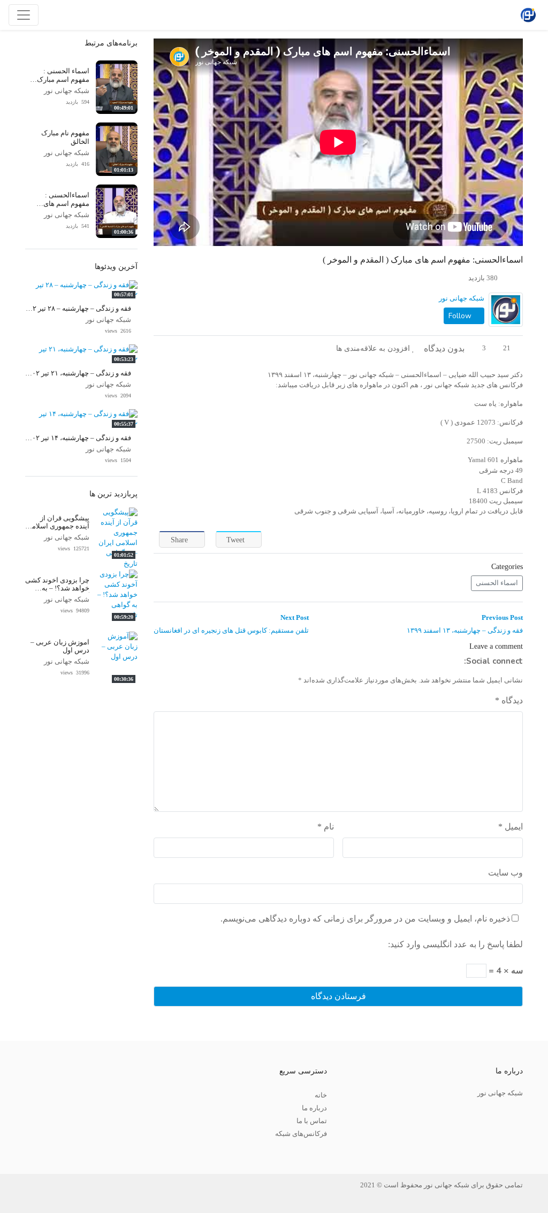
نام (325, 826)
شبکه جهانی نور (461, 298)
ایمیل (510, 826)
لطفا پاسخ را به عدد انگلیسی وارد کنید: (455, 944)
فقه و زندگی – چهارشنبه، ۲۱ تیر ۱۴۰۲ (78, 373)
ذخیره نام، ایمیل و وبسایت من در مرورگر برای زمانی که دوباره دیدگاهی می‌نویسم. (365, 918)
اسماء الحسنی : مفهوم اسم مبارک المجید (63, 79)
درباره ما (314, 1108)
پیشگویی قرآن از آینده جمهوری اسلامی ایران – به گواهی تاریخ (57, 527)
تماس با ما (311, 1121)
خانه (321, 1095)
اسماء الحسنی (497, 583)
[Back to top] (30, 1151)
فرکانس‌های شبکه (301, 1134)
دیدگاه (509, 700)
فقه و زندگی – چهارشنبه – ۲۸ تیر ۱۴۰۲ (76, 308)
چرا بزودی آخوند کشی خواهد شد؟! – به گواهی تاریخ (57, 589)
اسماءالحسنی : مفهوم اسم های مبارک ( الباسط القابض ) (66, 207)
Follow (461, 316)
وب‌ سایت (505, 872)
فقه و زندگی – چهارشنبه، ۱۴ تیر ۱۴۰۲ (78, 438)
